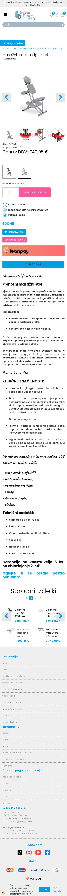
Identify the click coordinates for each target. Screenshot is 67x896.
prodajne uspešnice (13, 759)
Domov (6, 48)
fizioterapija (8, 695)
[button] (60, 97)
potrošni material (11, 702)
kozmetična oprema (13, 689)
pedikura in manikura (13, 676)
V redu (44, 889)
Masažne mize (27, 48)
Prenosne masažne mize (49, 48)
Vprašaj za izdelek (15, 239)
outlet (5, 739)
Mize (15, 48)
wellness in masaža (12, 682)
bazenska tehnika (11, 722)
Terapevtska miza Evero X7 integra (53, 633)
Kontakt (6, 796)
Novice (6, 803)
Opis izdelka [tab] (33, 264)
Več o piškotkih (58, 889)
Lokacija (6, 790)
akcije (5, 733)
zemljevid (7, 765)
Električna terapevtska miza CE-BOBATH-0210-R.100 (53, 616)
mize (4, 663)
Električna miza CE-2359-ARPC (21, 613)
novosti (6, 746)
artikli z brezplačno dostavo (17, 752)
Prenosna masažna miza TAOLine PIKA (22, 636)
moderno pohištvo (12, 709)
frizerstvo (7, 715)
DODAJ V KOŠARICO (35, 192)
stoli (4, 669)
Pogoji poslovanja (11, 776)
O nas (5, 783)
